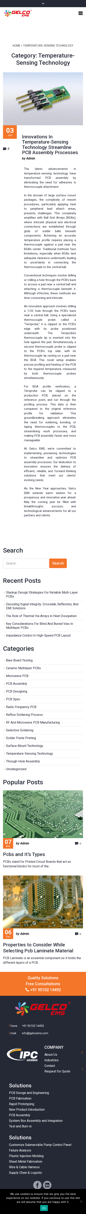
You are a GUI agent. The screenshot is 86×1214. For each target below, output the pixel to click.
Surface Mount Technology (24, 746)
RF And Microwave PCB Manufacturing (33, 722)
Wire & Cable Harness (24, 1167)
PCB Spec (13, 699)
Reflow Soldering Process (24, 715)
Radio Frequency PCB (21, 707)
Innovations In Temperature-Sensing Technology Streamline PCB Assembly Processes (50, 144)
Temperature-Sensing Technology (29, 753)
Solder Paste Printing (21, 738)
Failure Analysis (20, 1150)
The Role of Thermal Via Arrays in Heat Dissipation (41, 616)
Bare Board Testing (19, 660)
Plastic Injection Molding (26, 1156)
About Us (50, 1055)
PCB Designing (16, 691)
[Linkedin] (47, 1185)
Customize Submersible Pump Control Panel (40, 1145)
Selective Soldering (19, 730)
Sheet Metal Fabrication (25, 1161)
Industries (51, 1060)
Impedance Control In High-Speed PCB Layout (38, 635)
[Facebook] (37, 1185)
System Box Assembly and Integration (36, 1121)
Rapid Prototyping (21, 1104)
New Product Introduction (27, 1109)
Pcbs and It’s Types (24, 854)
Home (16, 45)
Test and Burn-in (20, 1126)
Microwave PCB (17, 676)
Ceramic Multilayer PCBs (23, 668)
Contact (49, 1066)
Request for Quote (57, 1071)
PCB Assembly (16, 684)
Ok (44, 1208)
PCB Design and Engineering (29, 1093)
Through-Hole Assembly (23, 761)
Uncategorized (16, 769)
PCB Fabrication (20, 1098)
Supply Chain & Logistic (25, 1173)
